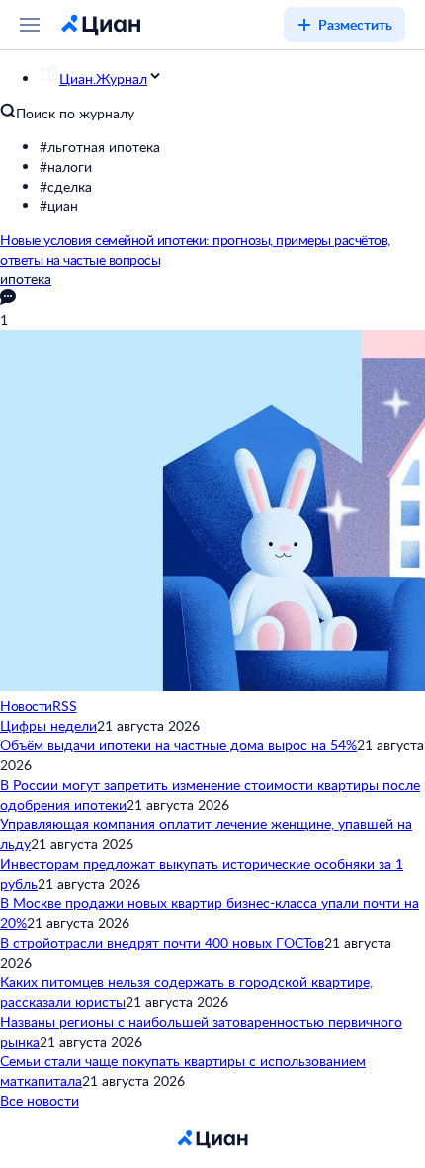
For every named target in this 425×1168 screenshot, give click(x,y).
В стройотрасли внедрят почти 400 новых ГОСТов (162, 942)
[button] (232, 147)
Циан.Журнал (103, 78)
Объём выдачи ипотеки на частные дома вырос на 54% (178, 745)
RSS (64, 705)
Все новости (39, 1100)
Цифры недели (48, 725)
